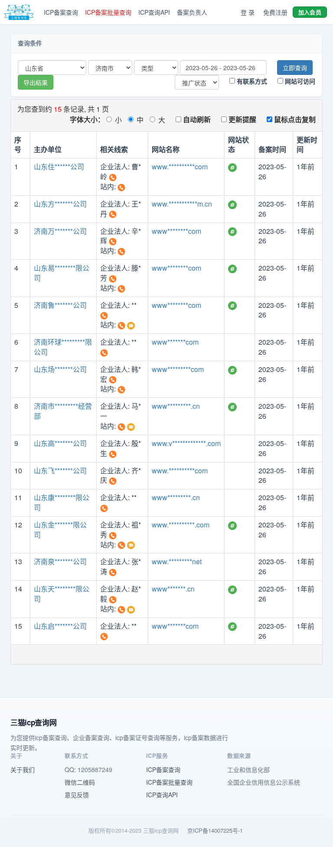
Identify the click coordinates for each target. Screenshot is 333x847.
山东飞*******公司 (60, 470)
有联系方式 (251, 81)
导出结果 (35, 82)
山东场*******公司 (60, 369)
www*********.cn (176, 406)
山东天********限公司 (61, 594)
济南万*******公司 (60, 231)
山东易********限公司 (61, 273)
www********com (176, 231)
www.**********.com (180, 525)
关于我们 (22, 769)
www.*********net (177, 561)
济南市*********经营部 (63, 411)
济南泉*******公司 (60, 561)
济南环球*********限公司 (63, 347)
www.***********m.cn (182, 204)
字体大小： (87, 119)
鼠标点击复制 (294, 119)
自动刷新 (196, 119)
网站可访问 (299, 81)
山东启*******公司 (60, 626)
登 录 (248, 12)
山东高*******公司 (60, 443)
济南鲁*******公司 (60, 305)
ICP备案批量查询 (108, 12)
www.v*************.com (186, 443)
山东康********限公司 (61, 502)
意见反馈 (77, 794)
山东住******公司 (59, 166)
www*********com (178, 369)
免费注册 (275, 12)
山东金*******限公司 (60, 530)
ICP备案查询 (61, 12)
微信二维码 (80, 782)
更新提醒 (241, 119)
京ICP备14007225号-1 (215, 830)
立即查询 (295, 67)
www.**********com (180, 166)
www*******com (175, 342)
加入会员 (309, 12)
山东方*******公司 (60, 204)
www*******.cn (173, 589)
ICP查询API (154, 12)
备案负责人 (192, 12)
